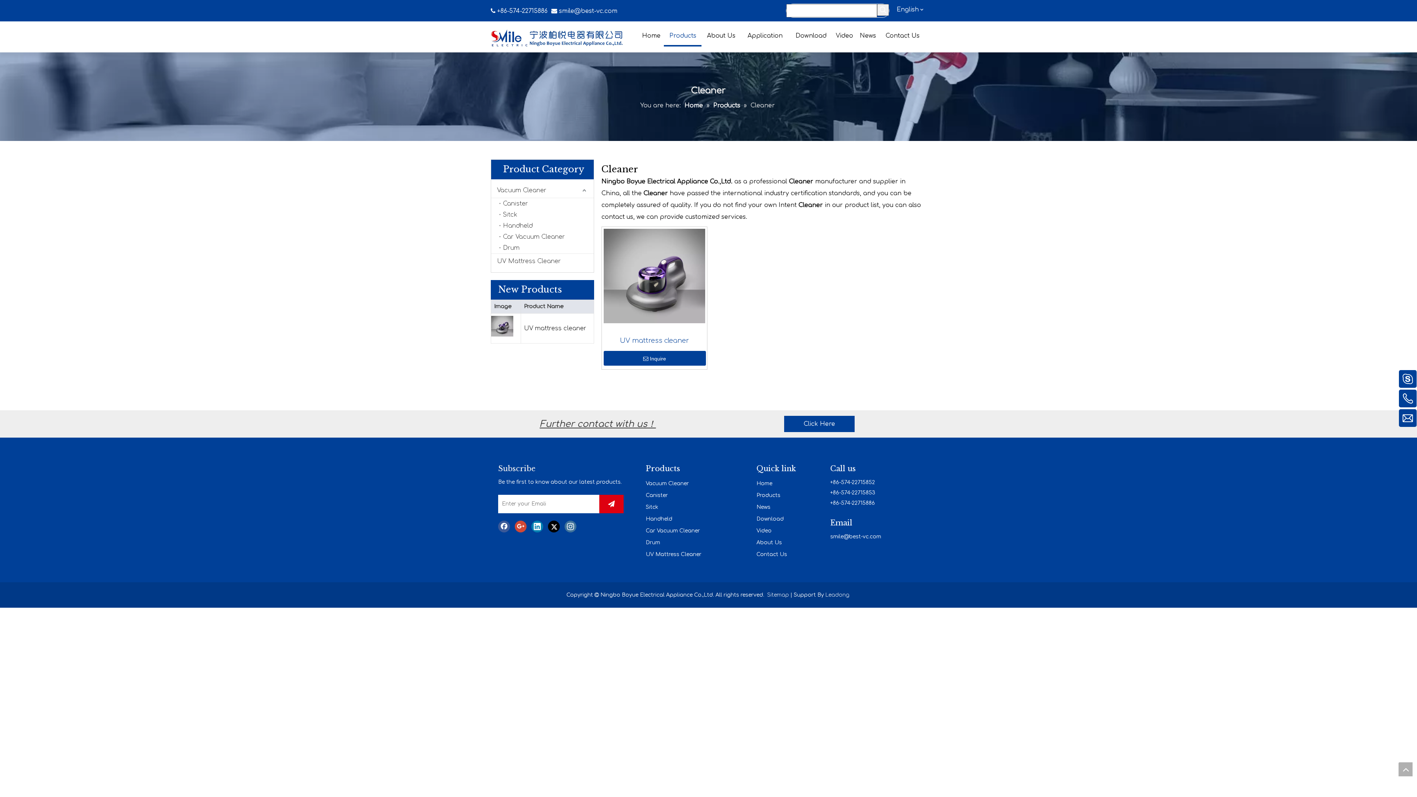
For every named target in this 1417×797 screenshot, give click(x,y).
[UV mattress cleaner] (654, 275)
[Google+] (521, 526)
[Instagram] (570, 526)
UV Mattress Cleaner (529, 261)
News (763, 507)
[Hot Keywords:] (883, 10)
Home (764, 483)
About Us (769, 542)
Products (768, 495)
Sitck (510, 214)
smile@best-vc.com (588, 11)
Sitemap (778, 595)
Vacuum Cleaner (522, 190)
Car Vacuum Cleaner (534, 237)
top (1406, 769)
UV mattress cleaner (555, 328)
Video (764, 531)
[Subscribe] (611, 504)
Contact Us (771, 554)
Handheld (518, 225)
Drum (511, 248)
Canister (515, 203)
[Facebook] (504, 526)
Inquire (658, 359)
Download (770, 519)
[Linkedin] (537, 526)
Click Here (819, 424)
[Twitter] (554, 526)
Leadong (837, 595)
